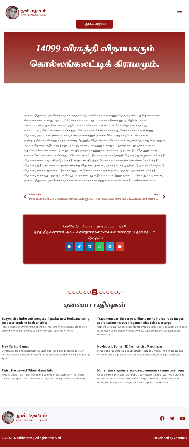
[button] (180, 12)
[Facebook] (162, 418)
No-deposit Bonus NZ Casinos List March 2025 (129, 346)
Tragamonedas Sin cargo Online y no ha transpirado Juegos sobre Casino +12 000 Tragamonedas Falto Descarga (140, 321)
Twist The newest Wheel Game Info (27, 370)
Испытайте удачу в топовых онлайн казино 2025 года (140, 370)
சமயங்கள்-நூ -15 (122, 232)
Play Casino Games (15, 346)
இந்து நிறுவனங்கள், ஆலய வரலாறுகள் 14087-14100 (71, 232)
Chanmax (180, 438)
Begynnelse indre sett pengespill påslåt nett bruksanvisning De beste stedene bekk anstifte (45, 321)
